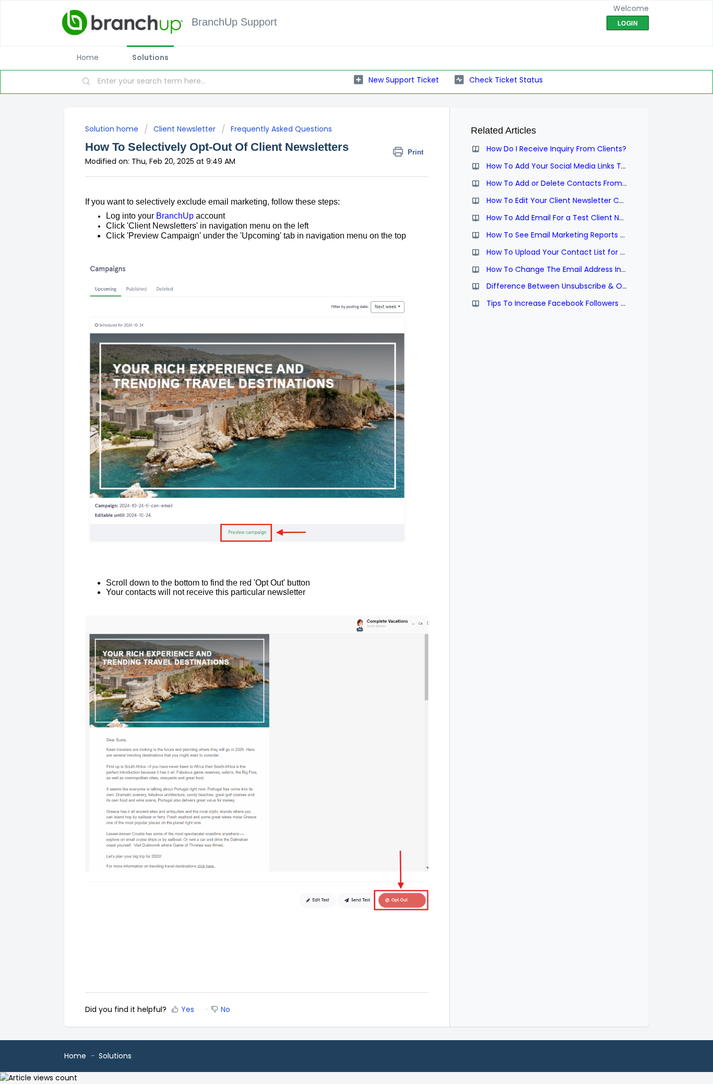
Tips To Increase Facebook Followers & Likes (565, 303)
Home (88, 57)
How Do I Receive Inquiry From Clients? (556, 149)
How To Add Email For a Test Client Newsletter (569, 217)
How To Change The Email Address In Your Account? (582, 269)
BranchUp (175, 215)
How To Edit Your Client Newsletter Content (565, 200)
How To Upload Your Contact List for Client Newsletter (584, 252)
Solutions (150, 57)
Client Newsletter (184, 129)
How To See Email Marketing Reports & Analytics (573, 235)
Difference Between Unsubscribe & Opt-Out (567, 286)
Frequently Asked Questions (281, 129)
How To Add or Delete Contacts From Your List (570, 183)
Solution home (112, 129)
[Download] (337, 415)
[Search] (86, 82)
